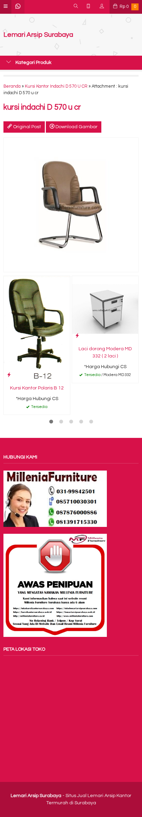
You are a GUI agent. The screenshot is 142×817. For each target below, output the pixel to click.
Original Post (26, 126)
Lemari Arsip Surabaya (38, 35)
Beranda (12, 86)
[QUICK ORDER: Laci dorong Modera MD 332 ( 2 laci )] (77, 335)
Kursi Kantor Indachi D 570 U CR (56, 86)
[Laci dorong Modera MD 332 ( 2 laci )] (105, 309)
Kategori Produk (32, 62)
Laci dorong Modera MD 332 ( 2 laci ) (105, 352)
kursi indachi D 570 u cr (42, 107)
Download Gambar (76, 126)
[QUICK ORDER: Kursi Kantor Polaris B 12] (9, 375)
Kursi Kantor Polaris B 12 (37, 388)
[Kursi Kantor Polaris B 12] (37, 328)
